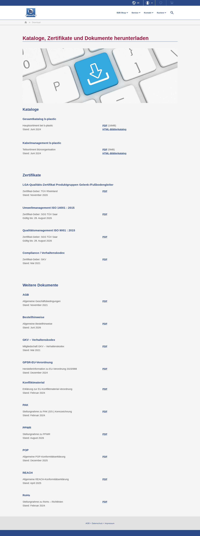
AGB (88, 523)
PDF (104, 434)
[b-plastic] (31, 12)
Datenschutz (97, 523)
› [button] (127, 12)
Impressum (109, 523)
